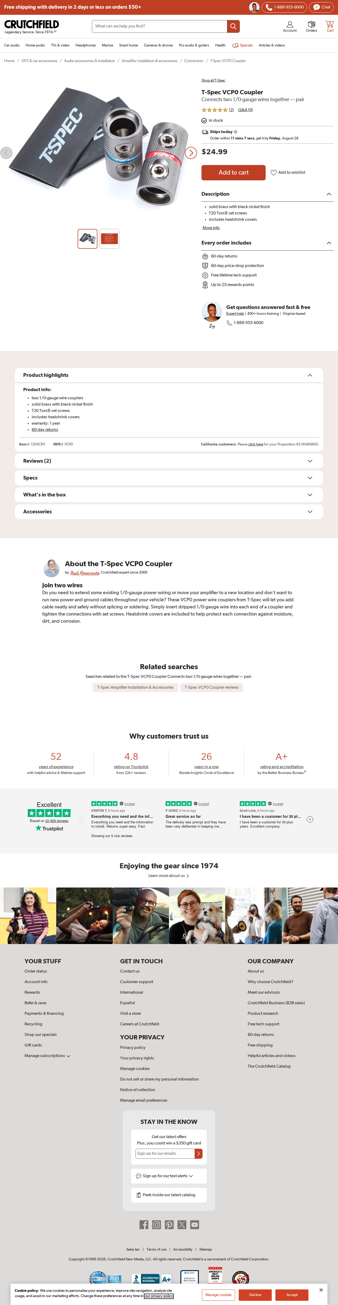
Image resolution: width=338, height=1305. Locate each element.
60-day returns (45, 430)
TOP (327, 1301)
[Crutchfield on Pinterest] (169, 1225)
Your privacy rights (137, 1058)
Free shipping (72, 7)
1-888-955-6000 (248, 323)
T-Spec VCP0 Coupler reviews (212, 688)
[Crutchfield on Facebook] (144, 1225)
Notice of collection (137, 1090)
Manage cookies (135, 1069)
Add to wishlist (291, 173)
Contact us (130, 971)
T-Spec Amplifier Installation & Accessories (135, 688)
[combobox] (166, 26)
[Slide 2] (109, 239)
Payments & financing (44, 1014)
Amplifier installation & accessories (149, 61)
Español (127, 1003)
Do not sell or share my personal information (159, 1079)
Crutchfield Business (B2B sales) (276, 1003)
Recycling (33, 1024)
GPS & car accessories (39, 61)
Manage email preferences (143, 1101)
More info (211, 228)
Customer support (136, 982)
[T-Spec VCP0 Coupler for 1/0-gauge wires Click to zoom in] (98, 153)
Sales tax (133, 1249)
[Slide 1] (87, 239)
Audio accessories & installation (89, 61)
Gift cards (33, 1045)
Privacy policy (132, 1048)
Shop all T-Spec (213, 80)
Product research (263, 1014)
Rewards (32, 993)
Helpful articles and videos (271, 1056)
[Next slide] (191, 153)
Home (9, 61)
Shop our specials (41, 1035)
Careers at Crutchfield (139, 1024)
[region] (169, 916)
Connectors (193, 61)
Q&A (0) (245, 110)
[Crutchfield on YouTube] (194, 1225)
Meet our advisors (264, 993)
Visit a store (130, 1014)
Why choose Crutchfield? (270, 982)
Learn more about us (167, 876)
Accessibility (183, 1249)
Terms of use (156, 1249)
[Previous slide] (6, 153)
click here (255, 444)
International (131, 993)
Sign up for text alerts (165, 1176)
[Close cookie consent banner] (321, 1290)
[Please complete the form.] (199, 1154)
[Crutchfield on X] (182, 1225)
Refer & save (35, 1003)
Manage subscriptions (45, 1056)
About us (256, 971)
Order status (36, 971)
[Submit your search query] (233, 26)
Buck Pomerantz (84, 572)
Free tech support (263, 1024)
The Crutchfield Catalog (269, 1066)
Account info (36, 982)
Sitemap (205, 1249)
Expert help (235, 314)
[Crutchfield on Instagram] (156, 1225)
